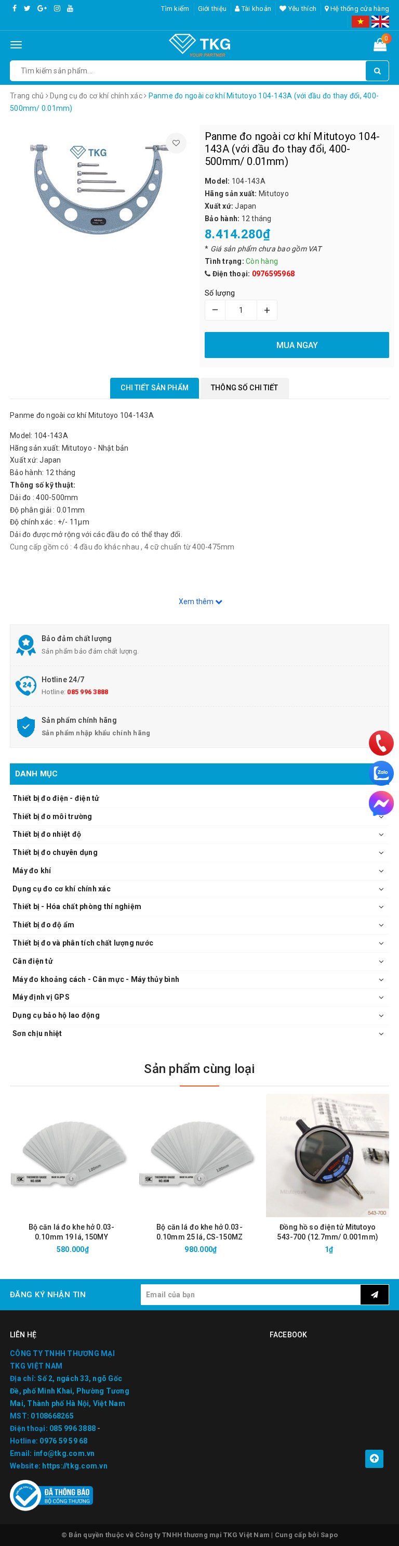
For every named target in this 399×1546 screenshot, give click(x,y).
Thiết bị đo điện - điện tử (56, 798)
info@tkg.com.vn (64, 1453)
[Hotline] (381, 743)
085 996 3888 (87, 692)
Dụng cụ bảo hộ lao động (56, 1015)
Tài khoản (255, 8)
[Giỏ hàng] (380, 47)
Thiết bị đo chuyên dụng (55, 852)
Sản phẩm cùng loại (199, 1069)
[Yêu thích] (176, 143)
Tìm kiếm (175, 8)
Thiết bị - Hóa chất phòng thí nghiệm (76, 906)
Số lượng (220, 293)
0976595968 (273, 274)
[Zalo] (381, 773)
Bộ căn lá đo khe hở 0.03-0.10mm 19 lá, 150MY (72, 1232)
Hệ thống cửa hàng (359, 8)
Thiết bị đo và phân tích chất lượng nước (82, 943)
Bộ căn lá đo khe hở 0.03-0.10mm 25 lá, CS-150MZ (199, 1232)
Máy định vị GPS (41, 997)
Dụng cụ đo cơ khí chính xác (61, 889)
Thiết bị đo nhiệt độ (46, 834)
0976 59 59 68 (63, 1441)
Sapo (329, 1535)
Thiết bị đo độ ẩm (43, 925)
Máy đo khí (31, 870)
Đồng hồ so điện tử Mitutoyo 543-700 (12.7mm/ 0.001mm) (327, 1232)
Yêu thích (301, 8)
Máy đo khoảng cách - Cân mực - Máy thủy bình (95, 979)
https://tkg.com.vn (75, 1466)
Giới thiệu (212, 8)
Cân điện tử (32, 961)
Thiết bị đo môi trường (52, 816)
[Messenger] (381, 803)
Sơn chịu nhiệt (37, 1033)
